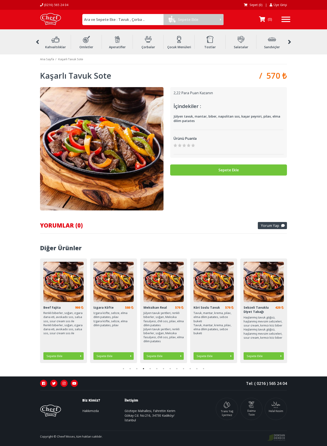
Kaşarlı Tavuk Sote (70, 59)
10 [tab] (183, 368)
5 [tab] (150, 368)
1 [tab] (123, 368)
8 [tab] (170, 368)
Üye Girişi (280, 5)
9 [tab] (177, 368)
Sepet (255, 5)
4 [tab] (143, 368)
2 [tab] (130, 368)
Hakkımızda (90, 411)
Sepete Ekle (188, 19)
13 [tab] (203, 368)
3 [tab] (137, 368)
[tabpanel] (63, 310)
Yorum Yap (270, 225)
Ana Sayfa (47, 59)
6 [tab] (157, 368)
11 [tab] (190, 368)
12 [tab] (197, 368)
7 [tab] (163, 368)
